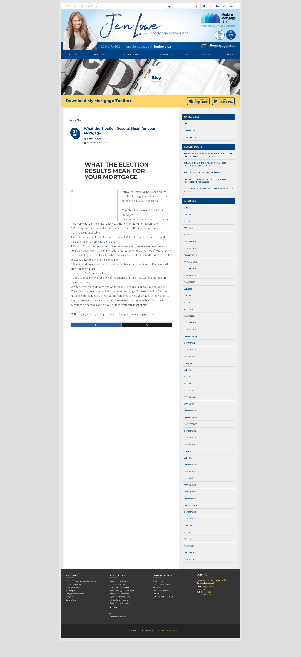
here (155, 223)
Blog (187, 54)
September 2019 (190, 437)
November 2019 (190, 424)
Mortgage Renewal (73, 587)
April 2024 (188, 383)
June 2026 (188, 214)
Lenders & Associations (161, 590)
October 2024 (190, 343)
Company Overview (162, 575)
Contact (228, 54)
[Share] (96, 325)
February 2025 (190, 322)
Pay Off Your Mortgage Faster (119, 597)
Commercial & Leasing (161, 584)
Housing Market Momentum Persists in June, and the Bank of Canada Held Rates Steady (208, 154)
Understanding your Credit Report (122, 590)
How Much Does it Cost (74, 584)
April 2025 (188, 309)
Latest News (94, 138)
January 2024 (189, 404)
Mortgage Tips (190, 137)
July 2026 (188, 208)
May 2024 (187, 377)
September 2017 (190, 519)
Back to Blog (75, 120)
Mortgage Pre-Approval (118, 584)
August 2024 (189, 356)
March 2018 (189, 478)
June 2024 (188, 370)
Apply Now (70, 597)
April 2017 (188, 539)
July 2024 (188, 363)
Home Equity (71, 590)
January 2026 (189, 248)
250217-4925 (205, 589)
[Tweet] (146, 325)
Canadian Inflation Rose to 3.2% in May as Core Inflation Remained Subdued (205, 164)
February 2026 (190, 241)
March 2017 (189, 546)
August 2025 (189, 282)
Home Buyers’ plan (103, 241)
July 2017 (188, 525)
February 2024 (190, 397)
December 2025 (190, 255)
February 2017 (190, 552)
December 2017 (190, 498)
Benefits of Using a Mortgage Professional (81, 581)
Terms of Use (159, 630)
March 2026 (189, 235)
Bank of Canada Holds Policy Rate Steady (202, 172)
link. (104, 273)
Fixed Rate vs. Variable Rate (119, 587)
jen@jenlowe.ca (208, 586)
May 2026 (187, 221)
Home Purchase (132, 54)
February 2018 (190, 485)
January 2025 (189, 329)
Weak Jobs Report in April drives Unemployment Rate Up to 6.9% (208, 189)
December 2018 (190, 464)
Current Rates (71, 600)
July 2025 (188, 289)
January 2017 (189, 559)
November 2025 (190, 262)
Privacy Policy (172, 630)
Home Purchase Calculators (119, 603)
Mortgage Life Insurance (75, 593)
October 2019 (190, 431)
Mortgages (99, 54)
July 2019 (188, 451)
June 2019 (188, 458)
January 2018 (189, 492)
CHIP (111, 613)
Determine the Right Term (119, 593)
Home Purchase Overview (118, 581)
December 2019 (190, 417)
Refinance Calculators (117, 616)
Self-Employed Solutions (118, 600)
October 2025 (190, 268)
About (206, 54)
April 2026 (188, 228)
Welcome (72, 54)
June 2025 (188, 295)
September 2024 (190, 350)
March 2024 (189, 390)
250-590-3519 (205, 594)
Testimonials (158, 581)
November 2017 (190, 505)
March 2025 (189, 316)
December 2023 (190, 410)
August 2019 (189, 444)
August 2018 (189, 471)
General (187, 123)
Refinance (165, 54)
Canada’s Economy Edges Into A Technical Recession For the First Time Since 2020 (207, 180)
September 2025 (190, 275)
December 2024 (190, 336)
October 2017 (190, 512)
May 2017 (187, 532)
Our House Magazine (164, 596)
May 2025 (187, 302)
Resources (156, 587)
